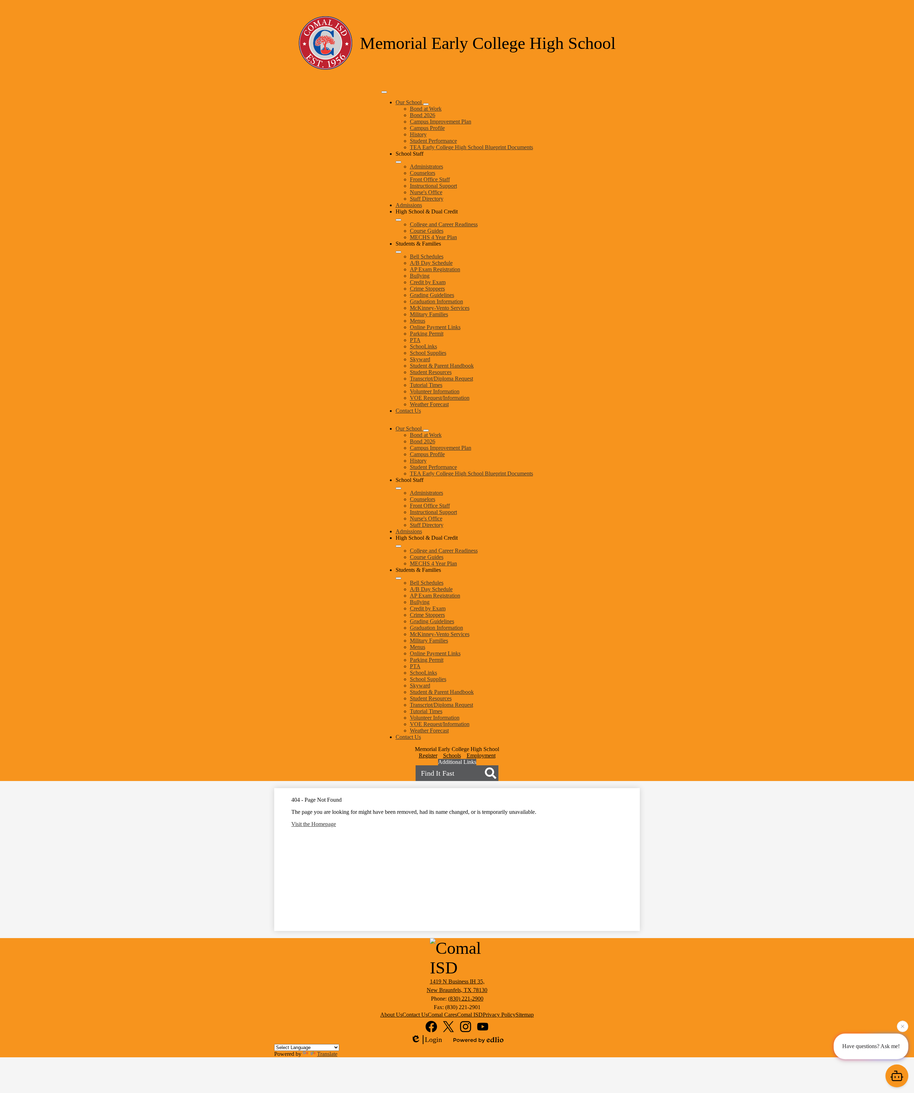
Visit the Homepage (313, 824)
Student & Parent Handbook (442, 366)
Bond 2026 (422, 115)
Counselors (422, 173)
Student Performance (433, 141)
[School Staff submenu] (398, 162)
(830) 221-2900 (465, 999)
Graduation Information (436, 301)
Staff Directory (426, 199)
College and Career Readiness (444, 224)
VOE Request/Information (439, 398)
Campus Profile (427, 128)
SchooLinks (423, 346)
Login (433, 1039)
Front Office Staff (430, 179)
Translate (327, 1054)
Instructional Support (433, 186)
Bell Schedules (426, 256)
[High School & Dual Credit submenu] (398, 220)
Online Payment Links (435, 327)
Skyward (420, 359)
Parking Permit (426, 334)
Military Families (429, 314)
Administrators (426, 166)
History (418, 134)
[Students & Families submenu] (398, 252)
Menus (417, 321)
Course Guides (426, 231)
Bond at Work (426, 109)
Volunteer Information (434, 391)
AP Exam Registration (435, 269)
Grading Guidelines (432, 295)
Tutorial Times (426, 385)
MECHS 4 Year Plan (433, 237)
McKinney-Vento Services (439, 308)
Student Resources (431, 372)
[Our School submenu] (426, 104)
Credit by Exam (428, 282)
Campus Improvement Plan (440, 122)
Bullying (420, 276)
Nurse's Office (426, 192)
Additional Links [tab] (457, 762)
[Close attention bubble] (902, 1026)
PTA (415, 340)
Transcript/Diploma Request (441, 379)
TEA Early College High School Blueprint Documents (471, 147)
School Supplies (428, 353)
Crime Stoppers (427, 289)
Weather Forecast (429, 404)
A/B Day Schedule (431, 263)
